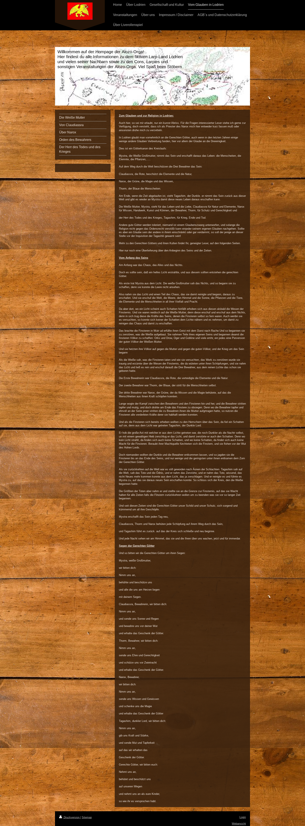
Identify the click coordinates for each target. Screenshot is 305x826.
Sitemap (87, 817)
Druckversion (71, 817)
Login (242, 817)
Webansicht (239, 823)
